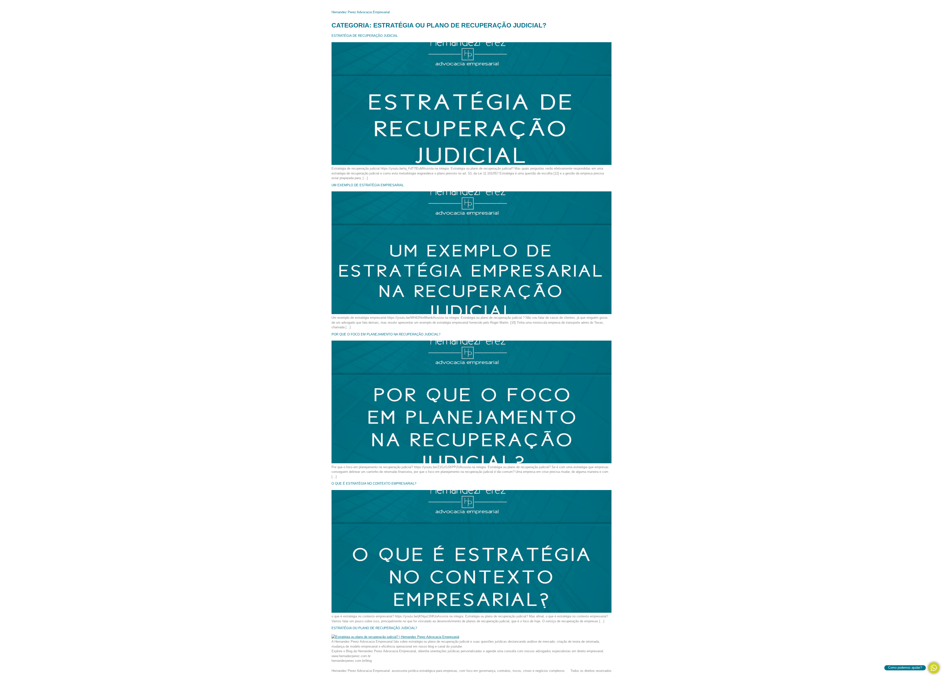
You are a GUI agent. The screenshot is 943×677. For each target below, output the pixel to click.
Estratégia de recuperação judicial (365, 36)
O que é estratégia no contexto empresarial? (374, 483)
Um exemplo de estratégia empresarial (368, 185)
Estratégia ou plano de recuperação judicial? (374, 628)
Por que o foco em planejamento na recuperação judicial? (386, 334)
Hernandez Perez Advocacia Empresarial (361, 12)
